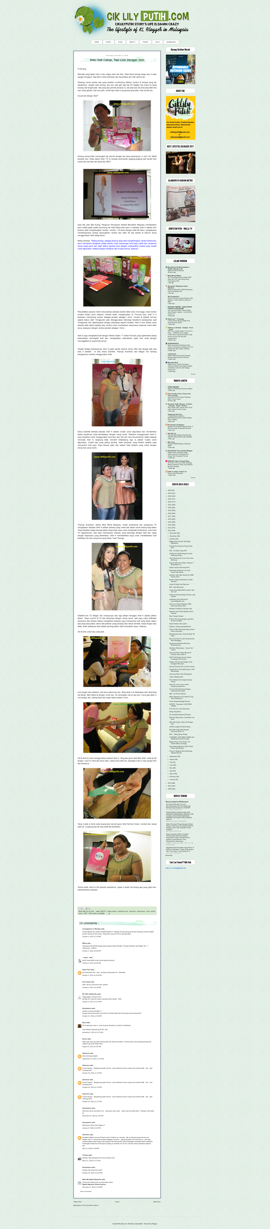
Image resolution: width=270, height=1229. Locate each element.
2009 (170, 789)
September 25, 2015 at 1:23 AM (93, 1059)
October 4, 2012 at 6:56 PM (91, 951)
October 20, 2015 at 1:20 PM (92, 1073)
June (171, 765)
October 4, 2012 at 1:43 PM (91, 936)
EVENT (108, 42)
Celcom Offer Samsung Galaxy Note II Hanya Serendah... (182, 630)
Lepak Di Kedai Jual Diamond (179, 584)
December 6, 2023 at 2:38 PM (92, 1187)
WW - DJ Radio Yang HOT (178, 551)
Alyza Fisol (86, 969)
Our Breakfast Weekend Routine (180, 714)
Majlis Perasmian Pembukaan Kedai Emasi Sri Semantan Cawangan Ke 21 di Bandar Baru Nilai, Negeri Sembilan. (180, 347)
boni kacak (86, 982)
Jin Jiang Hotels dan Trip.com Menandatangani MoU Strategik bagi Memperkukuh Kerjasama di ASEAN (178, 806)
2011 (169, 783)
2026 (170, 490)
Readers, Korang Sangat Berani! (180, 626)
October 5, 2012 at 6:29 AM (91, 987)
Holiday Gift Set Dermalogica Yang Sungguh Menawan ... (180, 663)
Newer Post (77, 1202)
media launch (141, 911)
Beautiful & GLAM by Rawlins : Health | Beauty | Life (179, 268)
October (173, 539)
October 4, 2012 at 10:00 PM (92, 975)
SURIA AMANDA (173, 387)
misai (148, 911)
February (173, 776)
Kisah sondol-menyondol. (175, 473)
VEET (86, 913)
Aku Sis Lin (172, 433)
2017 (170, 516)
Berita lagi (169, 855)
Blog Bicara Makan (174, 275)
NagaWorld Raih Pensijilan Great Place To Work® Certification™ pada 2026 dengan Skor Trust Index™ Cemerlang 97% (180, 849)
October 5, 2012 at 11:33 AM (92, 1001)
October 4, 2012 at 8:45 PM (91, 963)
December (173, 533)
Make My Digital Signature (92, 1179)
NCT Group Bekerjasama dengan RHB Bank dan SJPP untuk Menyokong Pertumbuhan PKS (179, 279)
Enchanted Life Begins (176, 425)
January (173, 779)
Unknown (86, 1053)
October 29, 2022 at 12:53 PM (92, 1173)
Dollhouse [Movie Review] (176, 270)
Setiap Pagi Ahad (175, 711)
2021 (170, 505)
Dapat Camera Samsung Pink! (179, 567)
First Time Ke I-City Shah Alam (179, 709)
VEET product (93, 913)
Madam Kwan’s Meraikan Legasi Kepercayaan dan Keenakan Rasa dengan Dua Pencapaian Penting (178, 454)
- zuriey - (85, 957)
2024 (170, 496)
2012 (170, 530)
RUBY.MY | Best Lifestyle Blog (178, 461)
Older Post (156, 1202)
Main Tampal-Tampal (176, 616)
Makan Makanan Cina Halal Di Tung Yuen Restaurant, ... (181, 697)
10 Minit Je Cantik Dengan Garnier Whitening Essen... (180, 554)
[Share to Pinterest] (89, 909)
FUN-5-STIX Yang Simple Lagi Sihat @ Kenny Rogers (181, 620)
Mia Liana (171, 442)
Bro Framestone (173, 296)
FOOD (120, 42)
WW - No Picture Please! (177, 694)
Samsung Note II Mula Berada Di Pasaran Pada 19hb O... (180, 653)
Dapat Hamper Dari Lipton (178, 624)
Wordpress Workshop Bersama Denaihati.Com (179, 644)
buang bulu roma (123, 911)
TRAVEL (145, 42)
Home (117, 1202)
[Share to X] (84, 909)
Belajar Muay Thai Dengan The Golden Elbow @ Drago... (179, 742)
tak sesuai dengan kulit (107, 1158)
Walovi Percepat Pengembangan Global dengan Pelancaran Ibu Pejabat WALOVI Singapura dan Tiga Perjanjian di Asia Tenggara (179, 826)
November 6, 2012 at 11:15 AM (92, 1032)
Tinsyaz (85, 1155)
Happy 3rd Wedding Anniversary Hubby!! (180, 388)
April (171, 771)
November (173, 536)
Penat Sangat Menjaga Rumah (179, 701)
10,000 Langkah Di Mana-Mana (179, 727)
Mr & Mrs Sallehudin (89, 994)
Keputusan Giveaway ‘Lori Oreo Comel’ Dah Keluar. (179, 571)
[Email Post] (108, 913)
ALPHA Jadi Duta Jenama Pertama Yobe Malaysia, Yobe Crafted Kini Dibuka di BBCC (180, 300)
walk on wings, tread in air (177, 471)
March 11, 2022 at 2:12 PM (91, 1160)
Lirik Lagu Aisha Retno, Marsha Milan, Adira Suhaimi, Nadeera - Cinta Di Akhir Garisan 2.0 (180, 312)
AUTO (157, 42)
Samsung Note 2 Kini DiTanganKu (180, 674)
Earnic (84, 1039)
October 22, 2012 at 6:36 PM (92, 1016)
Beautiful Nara (173, 362)
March (172, 774)
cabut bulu (132, 911)
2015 (170, 522)
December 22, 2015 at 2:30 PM (92, 1116)
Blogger (154, 1224)
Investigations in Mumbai (91, 929)
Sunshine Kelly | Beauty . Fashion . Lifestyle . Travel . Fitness (180, 405)
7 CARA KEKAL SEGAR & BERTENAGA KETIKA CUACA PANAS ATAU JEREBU (180, 418)
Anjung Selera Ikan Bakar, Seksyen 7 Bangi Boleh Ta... (181, 563)
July (171, 762)
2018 (170, 513)
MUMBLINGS (171, 42)
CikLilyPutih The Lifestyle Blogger (180, 451)
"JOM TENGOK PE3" (176, 677)
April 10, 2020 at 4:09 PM (90, 1148)
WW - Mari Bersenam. (176, 587)
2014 (170, 525)
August (172, 759)
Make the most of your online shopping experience (179, 685)
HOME (96, 42)
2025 (170, 493)
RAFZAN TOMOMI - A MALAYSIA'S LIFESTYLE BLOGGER (180, 307)
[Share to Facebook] (87, 909)
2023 (170, 499)
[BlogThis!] (82, 909)
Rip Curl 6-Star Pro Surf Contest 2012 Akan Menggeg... (181, 639)
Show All (193, 374)
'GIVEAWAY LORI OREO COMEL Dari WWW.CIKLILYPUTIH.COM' (181, 738)
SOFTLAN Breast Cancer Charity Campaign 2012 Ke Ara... (180, 658)
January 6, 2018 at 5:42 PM (91, 1128)
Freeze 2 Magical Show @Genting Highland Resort (180, 752)
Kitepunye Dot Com (175, 414)
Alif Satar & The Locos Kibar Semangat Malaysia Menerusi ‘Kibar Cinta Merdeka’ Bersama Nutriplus (180, 464)
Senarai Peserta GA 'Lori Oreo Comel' (182, 666)
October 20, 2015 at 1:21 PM (92, 1101)
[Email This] (79, 909)
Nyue (84, 1022)
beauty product (112, 911)
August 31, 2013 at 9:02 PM (91, 1046)
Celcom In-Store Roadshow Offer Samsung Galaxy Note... (180, 605)
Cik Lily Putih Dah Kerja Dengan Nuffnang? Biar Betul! (180, 690)
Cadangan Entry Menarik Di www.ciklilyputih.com (178, 600)
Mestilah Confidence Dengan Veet (180, 608)
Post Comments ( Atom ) (90, 1205)
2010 (170, 786)
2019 (170, 510)
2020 (170, 507)
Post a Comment (85, 1191)
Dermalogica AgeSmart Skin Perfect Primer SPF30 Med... (181, 747)
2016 (170, 519)
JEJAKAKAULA (173, 343)
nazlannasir (172, 354)
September (174, 756)
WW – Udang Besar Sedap (178, 734)
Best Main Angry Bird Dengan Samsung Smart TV (179, 730)
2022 (170, 502)
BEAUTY (132, 42)
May (171, 768)
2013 (170, 528)
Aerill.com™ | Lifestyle (176, 319)
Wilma (84, 943)
